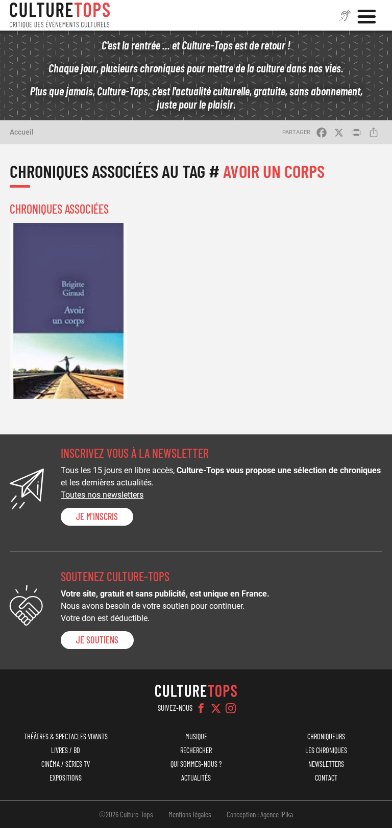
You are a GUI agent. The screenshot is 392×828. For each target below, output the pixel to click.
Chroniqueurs (326, 736)
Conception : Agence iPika (260, 814)
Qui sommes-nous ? (196, 764)
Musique (196, 736)
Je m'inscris (97, 516)
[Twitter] (216, 708)
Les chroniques (326, 750)
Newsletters (326, 764)
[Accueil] (60, 15)
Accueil (22, 132)
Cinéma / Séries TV (65, 764)
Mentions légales (189, 814)
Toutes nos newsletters (102, 495)
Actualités (196, 777)
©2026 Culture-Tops (126, 814)
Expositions (66, 777)
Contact (326, 777)
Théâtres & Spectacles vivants (66, 736)
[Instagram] (231, 708)
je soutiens (97, 639)
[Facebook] (201, 708)
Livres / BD (65, 750)
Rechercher (196, 750)
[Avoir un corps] (68, 311)
